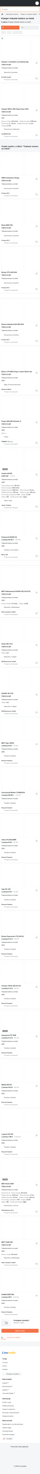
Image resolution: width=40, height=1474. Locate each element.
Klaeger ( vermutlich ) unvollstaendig (14, 62)
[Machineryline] (2, 14)
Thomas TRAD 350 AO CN (11, 986)
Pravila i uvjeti (6, 1402)
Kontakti (4, 1369)
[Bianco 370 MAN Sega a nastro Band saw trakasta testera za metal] (20, 358)
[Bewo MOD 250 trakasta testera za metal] (20, 212)
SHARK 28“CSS (7, 693)
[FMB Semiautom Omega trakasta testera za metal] (20, 164)
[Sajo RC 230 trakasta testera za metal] (20, 876)
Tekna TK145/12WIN (8, 840)
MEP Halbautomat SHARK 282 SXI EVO (15, 591)
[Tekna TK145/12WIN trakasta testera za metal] (20, 826)
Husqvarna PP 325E (8, 1035)
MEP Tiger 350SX (7, 743)
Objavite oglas (20, 1331)
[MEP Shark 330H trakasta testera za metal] (20, 1170)
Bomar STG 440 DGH (9, 272)
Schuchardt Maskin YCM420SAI (13, 792)
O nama (4, 1362)
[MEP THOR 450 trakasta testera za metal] (20, 1229)
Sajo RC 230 (5, 889)
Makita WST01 (6, 1085)
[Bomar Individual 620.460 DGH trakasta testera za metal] (20, 311)
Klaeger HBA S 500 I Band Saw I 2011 (15, 109)
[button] (37, 3)
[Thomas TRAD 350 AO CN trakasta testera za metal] (20, 972)
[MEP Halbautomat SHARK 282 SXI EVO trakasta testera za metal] (20, 578)
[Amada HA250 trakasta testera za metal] (20, 460)
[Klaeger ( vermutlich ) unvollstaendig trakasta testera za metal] (20, 48)
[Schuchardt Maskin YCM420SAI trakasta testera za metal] (20, 779)
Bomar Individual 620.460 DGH (12, 324)
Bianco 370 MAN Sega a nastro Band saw (16, 371)
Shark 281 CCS (7, 644)
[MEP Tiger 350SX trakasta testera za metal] (20, 730)
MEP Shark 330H (7, 1184)
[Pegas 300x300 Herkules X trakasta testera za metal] (20, 408)
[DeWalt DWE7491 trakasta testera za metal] (20, 1281)
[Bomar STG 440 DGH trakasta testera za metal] (20, 259)
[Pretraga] (37, 9)
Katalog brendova (7, 1416)
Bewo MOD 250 (7, 225)
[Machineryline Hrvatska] (13, 3)
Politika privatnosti (8, 1406)
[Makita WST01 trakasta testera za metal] (20, 1071)
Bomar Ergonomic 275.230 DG (12, 936)
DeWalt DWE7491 (7, 1294)
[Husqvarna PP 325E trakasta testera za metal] (20, 1022)
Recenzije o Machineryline (10, 1412)
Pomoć (4, 1366)
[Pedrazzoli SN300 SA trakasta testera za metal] (20, 524)
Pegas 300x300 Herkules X (11, 421)
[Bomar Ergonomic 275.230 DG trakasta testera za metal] (20, 923)
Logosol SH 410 (7, 1134)
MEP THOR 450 (7, 1242)
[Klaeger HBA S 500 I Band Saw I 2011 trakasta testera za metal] (20, 96)
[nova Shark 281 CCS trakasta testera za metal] (20, 630)
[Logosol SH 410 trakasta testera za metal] (20, 1121)
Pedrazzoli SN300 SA (9, 537)
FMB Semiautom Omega (10, 178)
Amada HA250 (6, 473)
